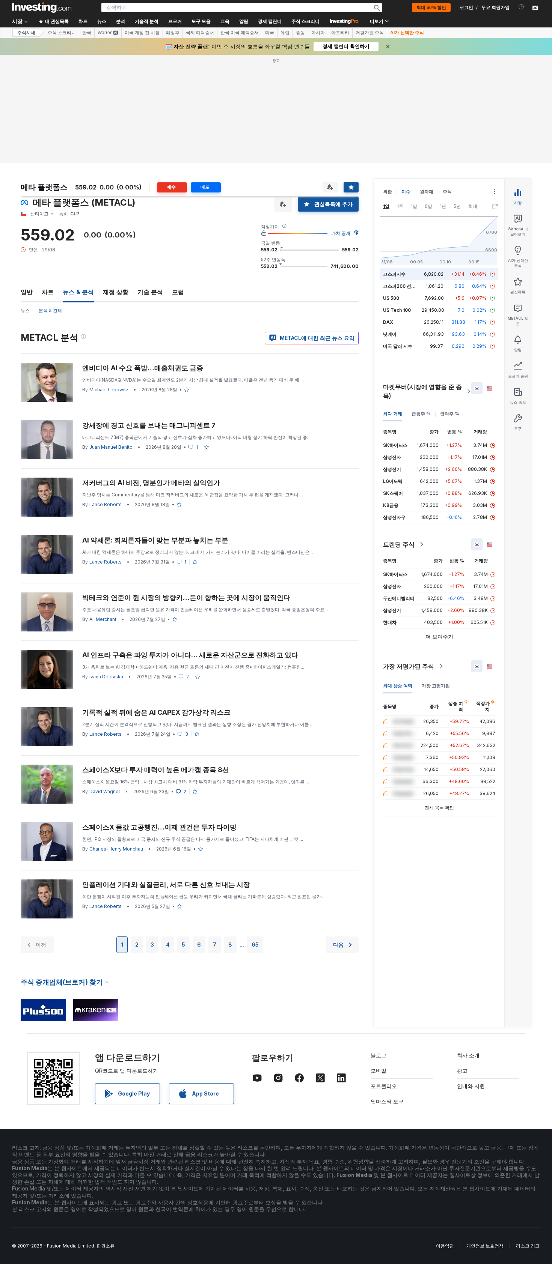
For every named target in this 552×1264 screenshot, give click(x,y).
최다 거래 (392, 413)
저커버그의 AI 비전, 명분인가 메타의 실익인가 (151, 483)
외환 (387, 191)
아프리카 (340, 32)
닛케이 (390, 334)
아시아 (318, 32)
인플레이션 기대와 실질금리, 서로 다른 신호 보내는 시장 (166, 884)
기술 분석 (150, 292)
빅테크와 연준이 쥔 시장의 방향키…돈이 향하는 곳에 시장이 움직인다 (186, 597)
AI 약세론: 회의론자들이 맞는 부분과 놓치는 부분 (155, 540)
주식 (447, 191)
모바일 (378, 1070)
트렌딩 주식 (399, 544)
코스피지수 (394, 274)
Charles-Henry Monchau (116, 849)
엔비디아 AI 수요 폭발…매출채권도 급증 (142, 368)
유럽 (285, 32)
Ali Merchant (102, 619)
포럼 (178, 292)
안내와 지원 (471, 1086)
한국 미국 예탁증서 (239, 32)
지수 (405, 191)
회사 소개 (468, 1055)
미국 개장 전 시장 (142, 32)
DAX (388, 322)
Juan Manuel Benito (111, 447)
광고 (462, 1070)
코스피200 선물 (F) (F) (406, 286)
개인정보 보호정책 (485, 1246)
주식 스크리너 (305, 21)
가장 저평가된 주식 (408, 666)
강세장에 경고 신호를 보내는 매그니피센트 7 (149, 425)
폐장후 (172, 32)
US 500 (391, 298)
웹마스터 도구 (387, 1101)
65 (255, 944)
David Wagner (104, 791)
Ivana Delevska (106, 676)
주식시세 (26, 32)
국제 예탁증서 (200, 32)
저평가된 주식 (370, 32)
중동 (300, 32)
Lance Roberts (105, 504)
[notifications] (521, 7)
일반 (27, 292)
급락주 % (449, 413)
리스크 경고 (528, 1246)
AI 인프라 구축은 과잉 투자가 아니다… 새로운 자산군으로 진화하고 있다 (190, 655)
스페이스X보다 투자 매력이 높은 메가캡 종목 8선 (155, 770)
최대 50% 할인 (431, 7)
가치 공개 (340, 233)
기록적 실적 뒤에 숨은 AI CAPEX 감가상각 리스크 (156, 712)
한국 (86, 32)
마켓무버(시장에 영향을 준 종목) (422, 391)
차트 (48, 292)
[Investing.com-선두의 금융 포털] (41, 7)
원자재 (426, 191)
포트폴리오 (384, 1086)
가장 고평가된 (436, 685)
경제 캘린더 (270, 21)
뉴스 (25, 310)
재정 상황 (115, 292)
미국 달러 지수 (397, 346)
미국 (269, 32)
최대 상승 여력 (397, 685)
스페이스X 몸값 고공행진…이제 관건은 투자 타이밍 (159, 827)
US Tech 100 (397, 310)
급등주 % (421, 413)
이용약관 (445, 1246)
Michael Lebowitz (108, 389)
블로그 (378, 1055)
